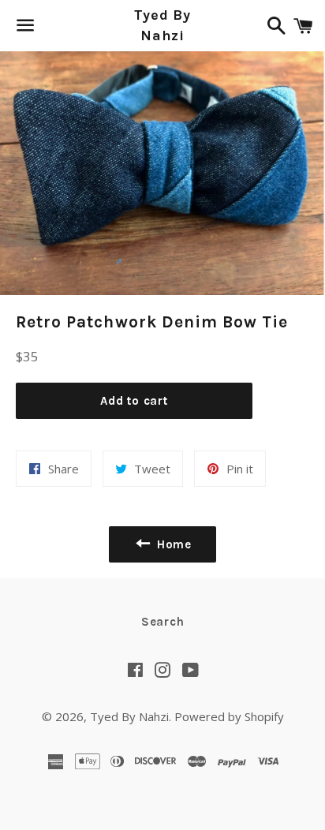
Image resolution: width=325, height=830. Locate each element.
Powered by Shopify (229, 716)
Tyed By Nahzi (162, 24)
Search (163, 622)
